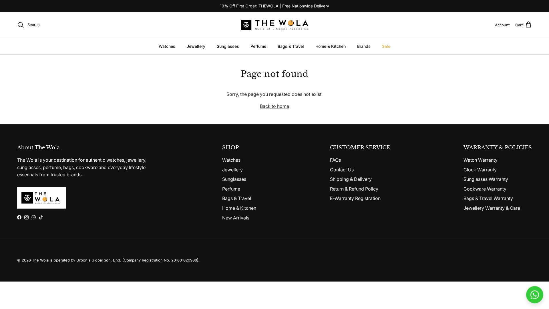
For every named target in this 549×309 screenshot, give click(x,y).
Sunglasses (228, 46)
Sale (386, 46)
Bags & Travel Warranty (488, 198)
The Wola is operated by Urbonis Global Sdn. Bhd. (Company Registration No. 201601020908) (115, 260)
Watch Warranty (481, 160)
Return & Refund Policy (354, 189)
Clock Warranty (480, 170)
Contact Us (342, 170)
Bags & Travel (291, 46)
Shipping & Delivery (351, 179)
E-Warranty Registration (355, 198)
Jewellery (196, 46)
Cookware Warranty (485, 189)
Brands (364, 46)
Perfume (258, 46)
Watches (167, 46)
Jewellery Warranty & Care (492, 208)
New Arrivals (235, 218)
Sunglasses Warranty (486, 179)
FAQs (335, 160)
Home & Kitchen (330, 46)
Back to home (274, 106)
